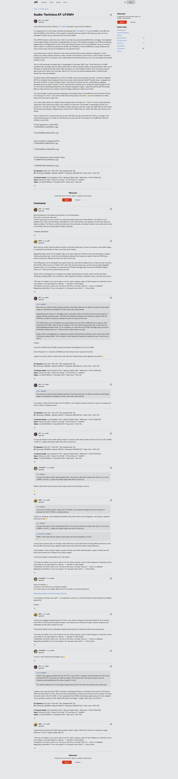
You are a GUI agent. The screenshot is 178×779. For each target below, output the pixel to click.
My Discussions (121, 40)
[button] (111, 15)
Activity (119, 35)
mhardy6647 (41, 534)
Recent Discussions (123, 32)
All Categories (121, 30)
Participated (121, 46)
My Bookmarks (130, 38)
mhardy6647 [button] (42, 467)
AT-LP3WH (62, 26)
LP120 (86, 31)
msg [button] (40, 208)
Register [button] (78, 200)
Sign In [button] (67, 200)
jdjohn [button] (40, 240)
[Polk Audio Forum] (36, 2)
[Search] (125, 2)
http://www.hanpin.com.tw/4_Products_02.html (50, 593)
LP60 (77, 31)
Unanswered (130, 48)
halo (38, 474)
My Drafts (130, 43)
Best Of (119, 51)
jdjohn (39, 304)
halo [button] (40, 20)
